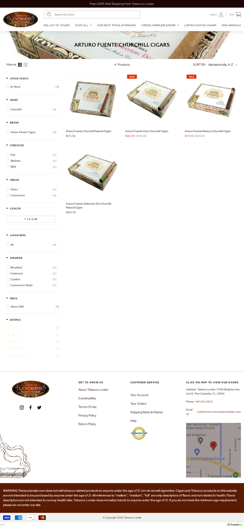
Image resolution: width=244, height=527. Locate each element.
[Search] (49, 14)
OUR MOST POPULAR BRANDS (116, 25)
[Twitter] (39, 407)
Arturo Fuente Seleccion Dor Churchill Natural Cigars (88, 205)
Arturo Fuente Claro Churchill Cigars (146, 131)
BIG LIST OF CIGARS (57, 25)
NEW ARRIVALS (231, 25)
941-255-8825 (204, 401)
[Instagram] (22, 407)
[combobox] (92, 14)
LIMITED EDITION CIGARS (200, 25)
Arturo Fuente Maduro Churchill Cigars (208, 131)
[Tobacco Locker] (20, 20)
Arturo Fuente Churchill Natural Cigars (88, 131)
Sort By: (199, 65)
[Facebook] (30, 407)
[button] (234, 14)
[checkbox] (34, 86)
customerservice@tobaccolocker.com (219, 411)
